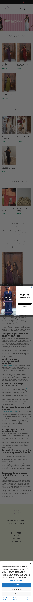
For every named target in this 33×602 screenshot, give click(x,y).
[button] (30, 563)
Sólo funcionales (16, 589)
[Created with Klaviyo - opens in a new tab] (16, 315)
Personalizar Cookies (16, 594)
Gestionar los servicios (16, 580)
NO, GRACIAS (25, 306)
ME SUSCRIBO (25, 303)
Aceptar (16, 585)
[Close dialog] (32, 287)
